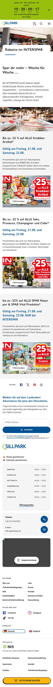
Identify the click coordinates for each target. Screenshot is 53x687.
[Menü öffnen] (49, 23)
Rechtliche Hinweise (11, 658)
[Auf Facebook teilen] (21, 385)
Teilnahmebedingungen (37, 670)
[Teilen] (41, 385)
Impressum (7, 664)
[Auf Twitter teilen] (28, 385)
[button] (16, 201)
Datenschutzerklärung (37, 658)
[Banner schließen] (48, 9)
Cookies (6, 670)
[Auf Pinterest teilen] (34, 385)
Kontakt (31, 664)
